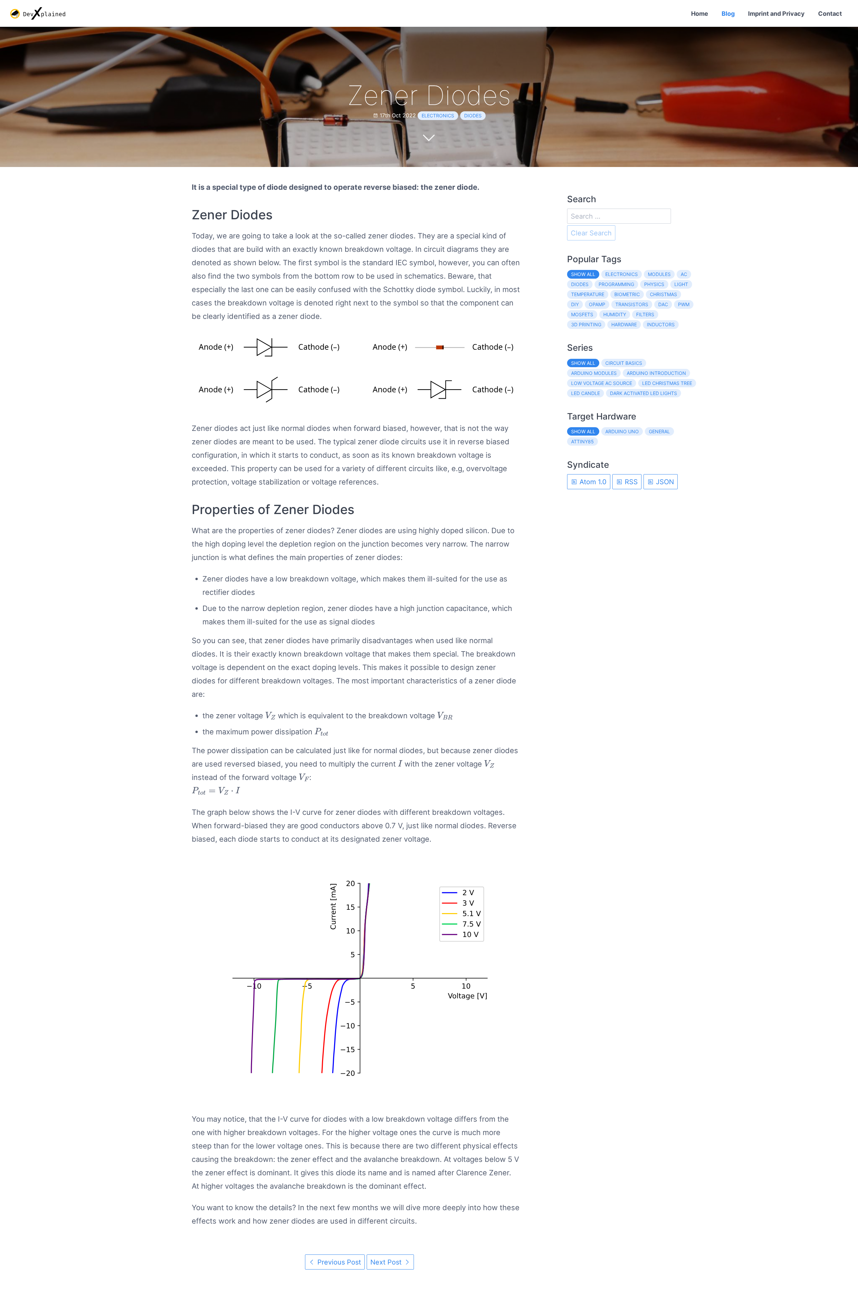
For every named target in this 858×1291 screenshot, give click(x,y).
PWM (683, 304)
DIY (575, 304)
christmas (663, 294)
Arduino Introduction (656, 373)
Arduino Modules (594, 373)
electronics (438, 115)
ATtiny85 (582, 441)
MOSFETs (582, 314)
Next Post (387, 1262)
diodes (473, 115)
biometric (627, 294)
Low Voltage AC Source (601, 383)
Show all (583, 274)
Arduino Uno (622, 431)
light (681, 284)
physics (654, 284)
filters (645, 314)
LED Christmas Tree (667, 383)
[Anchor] (278, 215)
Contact (830, 13)
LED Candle (585, 393)
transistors (631, 304)
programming (616, 284)
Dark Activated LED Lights (643, 393)
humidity (614, 314)
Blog (728, 13)
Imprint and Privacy (776, 13)
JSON (664, 482)
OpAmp (597, 304)
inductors (661, 324)
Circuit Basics (623, 363)
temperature (587, 294)
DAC (663, 304)
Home (699, 13)
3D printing (586, 324)
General (659, 431)
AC (684, 274)
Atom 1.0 (592, 482)
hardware (624, 324)
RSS (630, 482)
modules (659, 274)
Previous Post (338, 1262)
